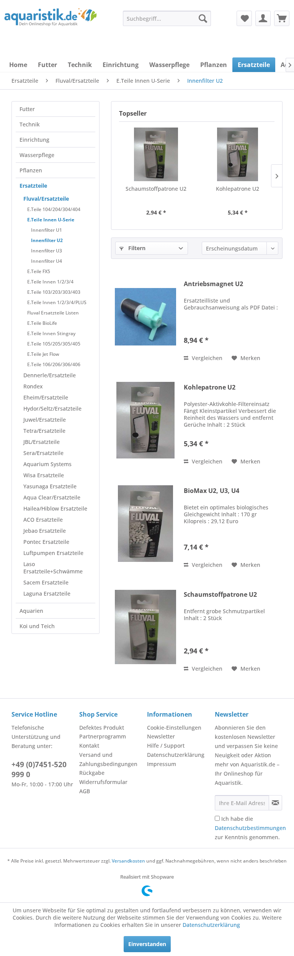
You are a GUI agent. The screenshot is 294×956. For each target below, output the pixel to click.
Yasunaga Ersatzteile (50, 486)
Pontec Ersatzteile (46, 541)
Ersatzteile (33, 185)
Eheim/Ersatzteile (45, 397)
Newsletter (161, 736)
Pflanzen (31, 170)
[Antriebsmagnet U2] (145, 316)
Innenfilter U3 (46, 250)
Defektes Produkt (101, 727)
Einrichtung (34, 139)
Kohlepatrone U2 (237, 188)
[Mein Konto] (263, 18)
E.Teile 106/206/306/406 (53, 364)
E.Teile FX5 (38, 271)
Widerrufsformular (103, 782)
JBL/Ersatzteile (41, 441)
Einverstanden (147, 944)
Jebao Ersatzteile (44, 530)
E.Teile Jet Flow (43, 354)
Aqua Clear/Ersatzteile (51, 497)
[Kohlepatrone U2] (238, 154)
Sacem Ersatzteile (46, 582)
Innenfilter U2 (47, 240)
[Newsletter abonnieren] (275, 802)
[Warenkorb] (281, 18)
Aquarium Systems (47, 464)
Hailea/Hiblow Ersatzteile (55, 508)
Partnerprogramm (102, 736)
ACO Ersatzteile (43, 519)
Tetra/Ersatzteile (44, 430)
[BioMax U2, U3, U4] (145, 523)
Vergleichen (206, 358)
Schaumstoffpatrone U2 (156, 188)
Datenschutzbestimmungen (250, 828)
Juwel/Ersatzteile (44, 419)
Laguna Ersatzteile (46, 593)
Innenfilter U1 (46, 230)
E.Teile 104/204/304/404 (53, 209)
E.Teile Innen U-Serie (50, 219)
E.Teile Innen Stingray (51, 333)
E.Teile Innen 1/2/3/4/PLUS (57, 302)
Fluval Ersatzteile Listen (53, 312)
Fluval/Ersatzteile (46, 198)
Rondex (33, 386)
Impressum (161, 764)
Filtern (136, 248)
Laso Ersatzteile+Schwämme (53, 567)
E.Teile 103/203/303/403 (53, 292)
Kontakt (89, 745)
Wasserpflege (37, 155)
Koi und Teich (37, 626)
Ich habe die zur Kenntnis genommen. (250, 828)
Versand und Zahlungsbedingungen (108, 759)
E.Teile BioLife (42, 323)
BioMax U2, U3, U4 (211, 491)
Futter (27, 109)
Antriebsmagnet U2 (213, 284)
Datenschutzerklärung (175, 754)
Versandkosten (128, 861)
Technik (30, 124)
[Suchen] (203, 18)
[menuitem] (167, 18)
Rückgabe (92, 772)
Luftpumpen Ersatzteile (53, 553)
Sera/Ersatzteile (43, 453)
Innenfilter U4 (46, 261)
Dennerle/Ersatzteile (49, 375)
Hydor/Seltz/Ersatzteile (52, 408)
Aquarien (31, 610)
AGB (84, 791)
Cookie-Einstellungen (174, 727)
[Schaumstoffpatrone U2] (156, 154)
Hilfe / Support (166, 745)
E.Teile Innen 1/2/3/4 (50, 281)
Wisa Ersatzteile (43, 475)
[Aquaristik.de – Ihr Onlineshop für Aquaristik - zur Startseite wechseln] (50, 24)
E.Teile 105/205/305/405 (53, 343)
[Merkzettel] (244, 18)
